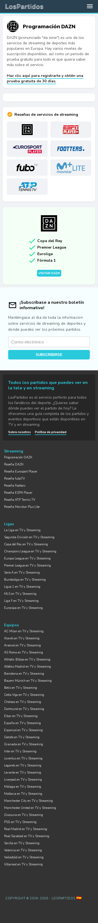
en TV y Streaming (22, 530)
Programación (18, 457)
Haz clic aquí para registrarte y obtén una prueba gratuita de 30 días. (45, 78)
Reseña (13, 464)
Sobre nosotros (19, 432)
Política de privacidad (50, 432)
